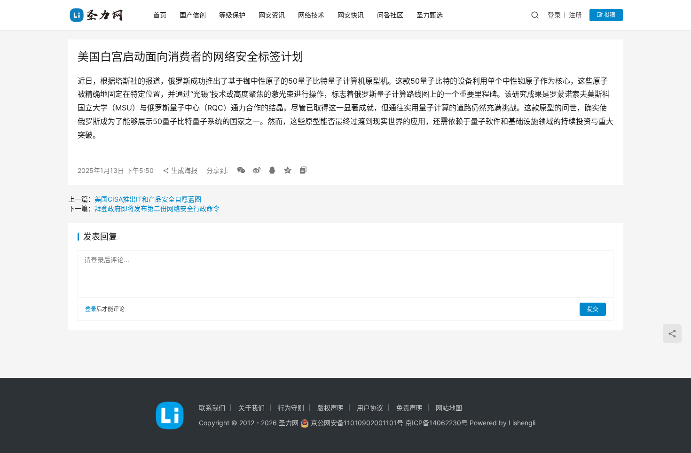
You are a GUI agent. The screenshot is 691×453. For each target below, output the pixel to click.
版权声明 (330, 408)
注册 (575, 15)
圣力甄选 (429, 15)
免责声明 (409, 408)
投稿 (609, 14)
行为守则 (291, 408)
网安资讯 (272, 15)
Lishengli (522, 423)
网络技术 (311, 15)
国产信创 (193, 15)
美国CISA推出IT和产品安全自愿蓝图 (147, 199)
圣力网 (288, 423)
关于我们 (251, 408)
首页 (159, 15)
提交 (592, 308)
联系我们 (212, 408)
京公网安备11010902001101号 (357, 423)
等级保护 (232, 15)
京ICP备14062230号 (436, 423)
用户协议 (370, 408)
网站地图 (449, 408)
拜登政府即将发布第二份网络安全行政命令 (157, 208)
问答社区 (390, 15)
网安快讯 (351, 15)
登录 (554, 15)
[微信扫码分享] (241, 170)
